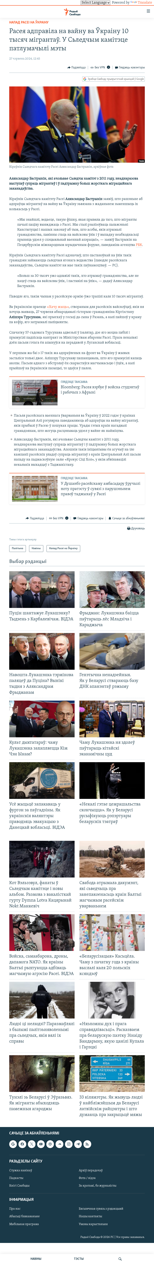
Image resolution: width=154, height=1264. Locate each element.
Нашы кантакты (90, 1216)
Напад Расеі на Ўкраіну (29, 22)
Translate (145, 3)
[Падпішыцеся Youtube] (41, 1144)
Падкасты (16, 1178)
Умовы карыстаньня (93, 1224)
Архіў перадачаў (91, 1170)
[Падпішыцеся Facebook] (22, 1144)
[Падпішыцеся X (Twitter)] (31, 1144)
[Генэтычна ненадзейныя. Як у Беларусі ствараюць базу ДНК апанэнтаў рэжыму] (112, 651)
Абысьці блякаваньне (24, 1216)
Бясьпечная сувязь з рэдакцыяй (101, 1209)
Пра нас (14, 1209)
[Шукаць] (120, 1259)
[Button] (76, 67)
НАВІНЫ (35, 1259)
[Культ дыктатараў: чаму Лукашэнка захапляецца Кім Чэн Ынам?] (42, 719)
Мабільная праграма (24, 1224)
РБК (139, 245)
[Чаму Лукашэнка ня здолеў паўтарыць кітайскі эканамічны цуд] (112, 719)
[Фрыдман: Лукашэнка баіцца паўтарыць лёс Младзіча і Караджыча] (112, 589)
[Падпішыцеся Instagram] (69, 1144)
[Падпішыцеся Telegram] (78, 1144)
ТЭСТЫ (79, 1259)
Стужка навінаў (20, 1170)
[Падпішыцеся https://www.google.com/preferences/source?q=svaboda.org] (13, 1144)
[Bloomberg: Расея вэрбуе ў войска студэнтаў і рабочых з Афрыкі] (35, 392)
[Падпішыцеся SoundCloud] (59, 1144)
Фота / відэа (87, 1178)
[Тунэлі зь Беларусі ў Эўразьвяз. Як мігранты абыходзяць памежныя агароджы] (42, 1073)
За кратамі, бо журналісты (97, 1185)
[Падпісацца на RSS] (87, 1144)
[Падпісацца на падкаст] (50, 1144)
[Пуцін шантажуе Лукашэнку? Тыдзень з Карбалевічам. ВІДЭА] (42, 589)
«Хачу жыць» (58, 307)
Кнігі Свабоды (19, 1185)
